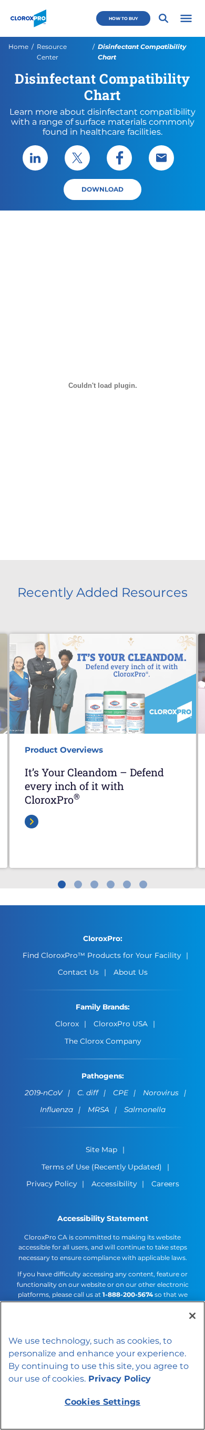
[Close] (192, 1315)
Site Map (101, 1149)
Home (18, 47)
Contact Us (78, 972)
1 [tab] (62, 884)
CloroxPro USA (121, 1023)
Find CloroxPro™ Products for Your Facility (102, 955)
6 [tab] (143, 884)
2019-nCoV (44, 1092)
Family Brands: (103, 1007)
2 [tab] (78, 884)
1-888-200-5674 (127, 1294)
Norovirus (161, 1092)
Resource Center (52, 52)
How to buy (123, 18)
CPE (120, 1092)
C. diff (87, 1092)
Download (102, 189)
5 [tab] (127, 884)
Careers (165, 1183)
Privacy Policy (51, 1183)
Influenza (56, 1109)
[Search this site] (163, 18)
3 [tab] (94, 884)
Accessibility (114, 1183)
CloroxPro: (102, 938)
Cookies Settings (103, 1402)
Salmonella (145, 1109)
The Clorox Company (103, 1041)
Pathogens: (102, 1076)
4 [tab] (111, 884)
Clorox (67, 1023)
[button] (186, 18)
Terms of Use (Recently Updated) (102, 1167)
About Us (131, 972)
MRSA (98, 1109)
